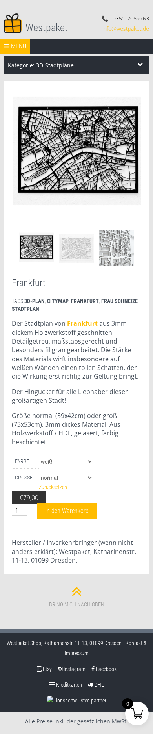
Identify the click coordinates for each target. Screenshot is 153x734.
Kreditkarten (68, 685)
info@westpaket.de (125, 28)
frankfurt (85, 301)
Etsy (47, 669)
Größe (24, 477)
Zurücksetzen (53, 487)
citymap (58, 301)
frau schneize (119, 301)
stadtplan (25, 309)
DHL (98, 685)
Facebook (106, 669)
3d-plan (34, 301)
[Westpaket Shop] (13, 22)
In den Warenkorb (67, 511)
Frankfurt (82, 323)
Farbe (22, 461)
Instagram (74, 669)
